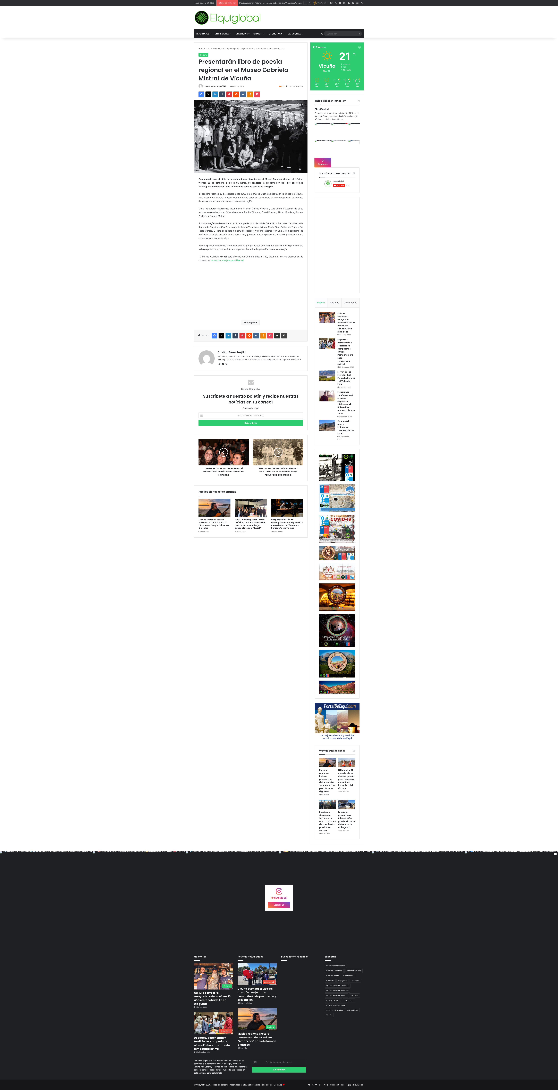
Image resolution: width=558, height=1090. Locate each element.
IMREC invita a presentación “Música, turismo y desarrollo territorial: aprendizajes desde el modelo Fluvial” (250, 523)
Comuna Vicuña (332, 976)
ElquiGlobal (322, 109)
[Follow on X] (223, 86)
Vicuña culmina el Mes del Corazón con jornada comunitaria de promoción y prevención (257, 994)
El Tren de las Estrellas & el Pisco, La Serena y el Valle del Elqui (346, 378)
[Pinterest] (229, 94)
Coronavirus (348, 976)
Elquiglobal (251, 322)
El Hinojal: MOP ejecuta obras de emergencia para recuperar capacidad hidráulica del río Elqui (346, 779)
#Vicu (328, 119)
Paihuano (354, 995)
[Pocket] (257, 94)
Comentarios (350, 302)
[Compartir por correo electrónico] (277, 335)
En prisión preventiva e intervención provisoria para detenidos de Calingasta (346, 820)
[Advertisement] (250, 294)
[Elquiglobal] (228, 17)
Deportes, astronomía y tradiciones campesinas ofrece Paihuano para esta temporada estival (212, 1043)
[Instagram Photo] (323, 131)
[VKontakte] (243, 94)
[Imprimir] (284, 335)
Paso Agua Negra (333, 1000)
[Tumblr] (222, 94)
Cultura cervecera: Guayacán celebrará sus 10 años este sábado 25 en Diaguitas (346, 322)
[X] (208, 94)
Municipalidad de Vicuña (336, 995)
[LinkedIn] (215, 94)
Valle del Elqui (352, 1010)
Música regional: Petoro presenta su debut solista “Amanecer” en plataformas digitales (213, 523)
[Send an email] (225, 86)
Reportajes (202, 33)
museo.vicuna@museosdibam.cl (227, 260)
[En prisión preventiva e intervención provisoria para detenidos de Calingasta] (346, 804)
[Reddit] (236, 94)
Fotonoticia (275, 33)
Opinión (257, 33)
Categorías (294, 33)
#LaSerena (339, 119)
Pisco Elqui (349, 1000)
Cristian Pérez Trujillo (213, 86)
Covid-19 (330, 980)
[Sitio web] (219, 364)
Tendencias (241, 33)
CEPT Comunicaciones (335, 966)
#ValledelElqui (321, 116)
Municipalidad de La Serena (337, 985)
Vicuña (329, 1015)
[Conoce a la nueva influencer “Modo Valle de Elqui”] (327, 425)
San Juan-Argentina (334, 1010)
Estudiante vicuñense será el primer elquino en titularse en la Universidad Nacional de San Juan (346, 403)
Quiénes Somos (337, 1085)
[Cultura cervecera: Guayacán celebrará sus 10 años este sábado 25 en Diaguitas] (327, 317)
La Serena (355, 980)
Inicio (202, 48)
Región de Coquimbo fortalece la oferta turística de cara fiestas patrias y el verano (276, 3)
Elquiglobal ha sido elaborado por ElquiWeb (262, 1085)
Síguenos (323, 164)
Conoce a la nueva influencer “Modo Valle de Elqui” (345, 427)
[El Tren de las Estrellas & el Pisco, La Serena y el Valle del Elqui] (327, 375)
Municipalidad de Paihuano (337, 990)
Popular (321, 302)
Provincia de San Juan (335, 1005)
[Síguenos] (279, 892)
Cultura (210, 48)
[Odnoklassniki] (250, 94)
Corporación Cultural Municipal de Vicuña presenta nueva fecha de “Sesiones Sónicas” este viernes (287, 523)
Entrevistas (222, 33)
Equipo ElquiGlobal (354, 1085)
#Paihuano (319, 119)
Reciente (334, 302)
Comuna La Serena (334, 971)
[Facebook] (201, 94)
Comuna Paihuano (353, 971)
